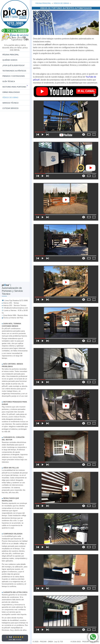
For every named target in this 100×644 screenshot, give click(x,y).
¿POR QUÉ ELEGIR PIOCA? (13, 65)
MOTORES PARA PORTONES (14, 86)
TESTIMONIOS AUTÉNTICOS (14, 70)
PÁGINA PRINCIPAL (10, 54)
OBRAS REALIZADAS (11, 92)
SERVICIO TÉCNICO (10, 102)
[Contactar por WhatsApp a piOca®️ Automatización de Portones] (93, 637)
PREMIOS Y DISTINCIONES (13, 76)
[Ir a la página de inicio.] (15, 21)
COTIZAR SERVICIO (10, 108)
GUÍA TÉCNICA (8, 81)
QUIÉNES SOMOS (9, 60)
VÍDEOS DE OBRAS (10, 97)
